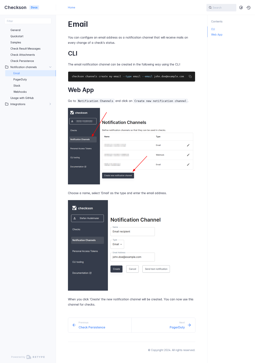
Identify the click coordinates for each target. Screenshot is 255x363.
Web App (217, 34)
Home (71, 7)
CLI (213, 29)
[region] (28, 187)
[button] (248, 7)
